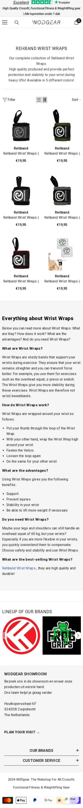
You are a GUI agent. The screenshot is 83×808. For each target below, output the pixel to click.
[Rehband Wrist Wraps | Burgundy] (21, 254)
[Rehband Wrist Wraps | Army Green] (62, 126)
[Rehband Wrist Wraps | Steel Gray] (62, 190)
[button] (39, 100)
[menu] (4, 22)
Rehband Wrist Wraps (30, 32)
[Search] (16, 22)
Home (6, 32)
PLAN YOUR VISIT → (22, 732)
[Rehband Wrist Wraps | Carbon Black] (21, 126)
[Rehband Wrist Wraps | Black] (21, 190)
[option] (21, 635)
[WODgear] (21, 635)
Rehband (21, 148)
